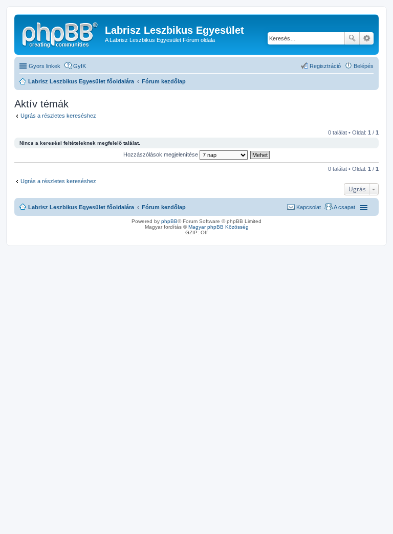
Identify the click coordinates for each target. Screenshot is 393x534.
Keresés (352, 38)
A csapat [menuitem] (344, 207)
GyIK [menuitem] (79, 66)
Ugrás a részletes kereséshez (58, 116)
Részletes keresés (367, 38)
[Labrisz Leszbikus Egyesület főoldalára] (61, 33)
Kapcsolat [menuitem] (308, 207)
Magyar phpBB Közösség (218, 227)
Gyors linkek (44, 66)
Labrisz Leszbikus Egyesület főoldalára (81, 207)
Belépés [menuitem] (364, 66)
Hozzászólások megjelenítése (161, 154)
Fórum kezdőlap (164, 207)
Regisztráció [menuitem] (325, 66)
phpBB (169, 221)
